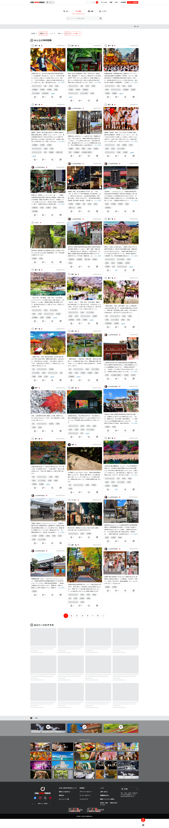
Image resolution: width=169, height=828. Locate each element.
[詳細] (60, 97)
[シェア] (52, 97)
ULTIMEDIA (87, 816)
